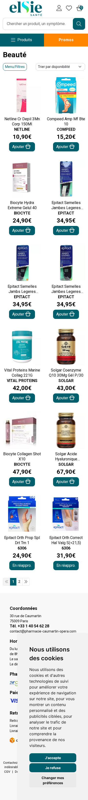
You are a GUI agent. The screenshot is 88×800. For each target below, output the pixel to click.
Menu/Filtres (15, 67)
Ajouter (18, 146)
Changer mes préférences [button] (53, 780)
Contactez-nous (14, 762)
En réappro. (22, 565)
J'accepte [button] (53, 758)
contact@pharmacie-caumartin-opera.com (43, 631)
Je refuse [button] (53, 768)
